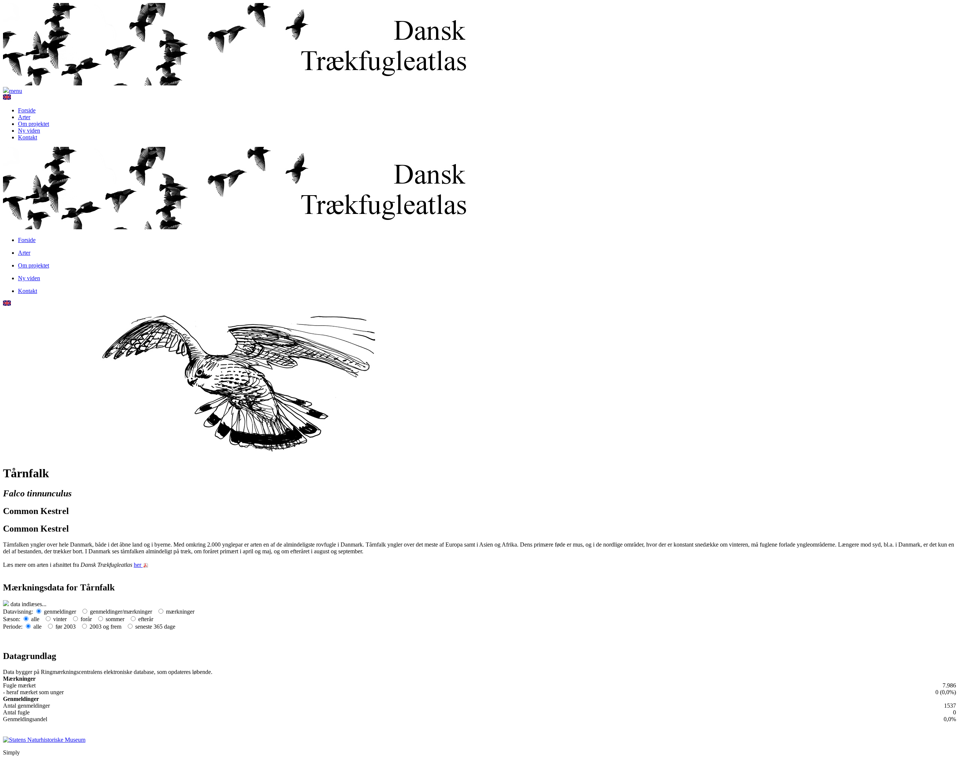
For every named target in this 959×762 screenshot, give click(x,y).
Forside (27, 110)
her (138, 565)
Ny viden (29, 130)
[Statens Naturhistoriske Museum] (44, 739)
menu (15, 91)
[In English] (7, 97)
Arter (24, 117)
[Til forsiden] (242, 83)
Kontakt (27, 137)
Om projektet (33, 124)
